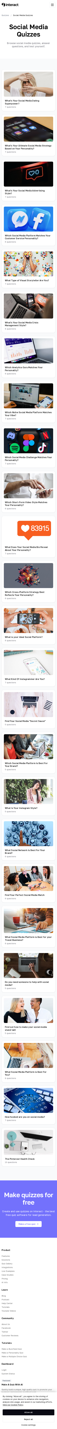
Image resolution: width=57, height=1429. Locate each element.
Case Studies (8, 1275)
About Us (6, 1324)
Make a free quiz (27, 1224)
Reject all (28, 1419)
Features (6, 1256)
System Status (8, 1373)
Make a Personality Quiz (12, 1353)
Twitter (5, 1332)
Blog (4, 1296)
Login (4, 1370)
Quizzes (5, 15)
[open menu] (52, 5)
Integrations (7, 1267)
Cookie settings (28, 1425)
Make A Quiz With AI (12, 1384)
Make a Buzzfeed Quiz (12, 1349)
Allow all (28, 1412)
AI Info (5, 1282)
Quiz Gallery (7, 1263)
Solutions (6, 1260)
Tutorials (6, 1307)
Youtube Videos (9, 1311)
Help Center (7, 1303)
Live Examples (8, 1271)
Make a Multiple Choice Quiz (14, 1356)
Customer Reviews (10, 1335)
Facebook (6, 1328)
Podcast (5, 1299)
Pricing (5, 1278)
